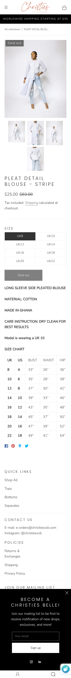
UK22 (51, 261)
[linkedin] (40, 662)
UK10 (51, 236)
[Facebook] (6, 446)
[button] (11, 79)
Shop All (11, 480)
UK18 (51, 253)
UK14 (51, 244)
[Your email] (35, 636)
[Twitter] (26, 446)
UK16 (20, 253)
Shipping (31, 202)
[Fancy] (19, 446)
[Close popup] (67, 593)
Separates (12, 505)
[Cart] (64, 7)
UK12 (20, 244)
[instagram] (31, 662)
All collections (12, 29)
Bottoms (11, 497)
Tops (8, 488)
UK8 (20, 236)
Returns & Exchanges (12, 554)
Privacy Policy (15, 573)
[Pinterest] (13, 446)
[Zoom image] (35, 79)
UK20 (20, 261)
